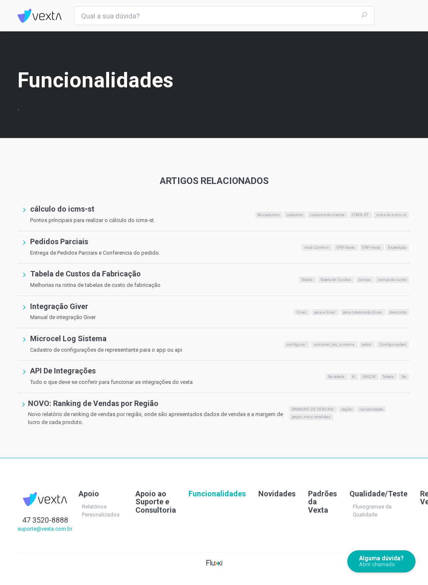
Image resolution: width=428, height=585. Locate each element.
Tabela (307, 279)
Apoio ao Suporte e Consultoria (155, 502)
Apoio (89, 493)
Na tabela (336, 376)
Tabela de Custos (336, 279)
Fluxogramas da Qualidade (372, 510)
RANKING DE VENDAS (313, 409)
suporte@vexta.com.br (45, 529)
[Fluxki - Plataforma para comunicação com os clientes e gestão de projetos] (214, 562)
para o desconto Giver (363, 311)
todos (367, 344)
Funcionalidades (217, 493)
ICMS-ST (360, 214)
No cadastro (268, 214)
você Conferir (317, 247)
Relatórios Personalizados (101, 510)
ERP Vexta (346, 247)
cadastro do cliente (327, 214)
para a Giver (325, 311)
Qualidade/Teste (378, 493)
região (347, 409)
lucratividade (371, 409)
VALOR (369, 376)
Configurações (392, 344)
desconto (398, 311)
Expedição (397, 247)
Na (403, 376)
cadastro (295, 214)
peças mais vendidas (311, 416)
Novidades (277, 493)
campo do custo (392, 279)
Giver (301, 311)
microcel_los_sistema (334, 344)
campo (364, 279)
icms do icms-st (391, 214)
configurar (297, 344)
